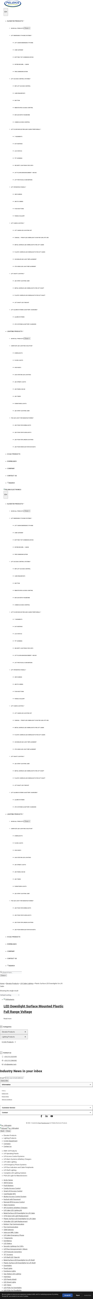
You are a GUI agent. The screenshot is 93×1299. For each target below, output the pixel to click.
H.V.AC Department (10, 1141)
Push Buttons (19, 208)
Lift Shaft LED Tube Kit (22, 302)
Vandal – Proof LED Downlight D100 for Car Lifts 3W (31, 237)
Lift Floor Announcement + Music (26, 172)
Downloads (12, 461)
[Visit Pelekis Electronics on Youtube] (51, 1116)
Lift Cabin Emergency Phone (24, 42)
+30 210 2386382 (10, 1060)
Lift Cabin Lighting (17, 223)
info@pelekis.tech (10, 1064)
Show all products (17, 28)
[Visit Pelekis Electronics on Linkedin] (46, 1116)
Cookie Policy (87, 1295)
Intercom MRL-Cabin (11, 1232)
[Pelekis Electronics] (13, 7)
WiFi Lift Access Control (23, 86)
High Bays (18, 367)
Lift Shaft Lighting (17, 273)
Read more (7, 1019)
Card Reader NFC (20, 93)
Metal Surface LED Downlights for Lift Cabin (29, 244)
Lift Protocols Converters (23, 180)
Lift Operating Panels (18, 187)
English (8, 1125)
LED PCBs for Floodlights (23, 432)
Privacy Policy (5, 1096)
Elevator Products (15, 21)
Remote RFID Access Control (24, 107)
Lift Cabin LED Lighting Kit (23, 230)
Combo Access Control (22, 122)
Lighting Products (14, 331)
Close (27, 28)
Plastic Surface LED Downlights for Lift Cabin (30, 252)
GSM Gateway (19, 50)
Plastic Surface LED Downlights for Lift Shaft (30, 295)
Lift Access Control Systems (20, 78)
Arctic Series (19, 201)
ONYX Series (18, 194)
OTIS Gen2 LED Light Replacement (25, 266)
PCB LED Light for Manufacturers (22, 418)
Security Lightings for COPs (24, 165)
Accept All (67, 1295)
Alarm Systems (20, 317)
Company (11, 468)
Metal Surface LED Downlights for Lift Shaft (29, 288)
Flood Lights (19, 360)
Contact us (12, 476)
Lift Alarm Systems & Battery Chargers (24, 309)
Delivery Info (5, 1093)
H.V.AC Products (13, 454)
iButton (17, 100)
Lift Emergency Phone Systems (21, 35)
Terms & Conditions (7, 1099)
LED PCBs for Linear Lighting (24, 439)
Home (2, 983)
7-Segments (18, 136)
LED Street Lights (20, 382)
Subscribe (4, 1081)
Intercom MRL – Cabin (22, 64)
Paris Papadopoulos (44, 1123)
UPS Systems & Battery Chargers (25, 324)
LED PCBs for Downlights (23, 425)
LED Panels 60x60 (10, 1279)
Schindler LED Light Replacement (26, 259)
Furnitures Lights (20, 403)
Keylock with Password (22, 115)
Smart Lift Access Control (13, 1191)
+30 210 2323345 (10, 1057)
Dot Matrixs (18, 143)
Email (2, 1078)
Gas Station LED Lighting (23, 374)
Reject (78, 1295)
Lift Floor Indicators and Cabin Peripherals (25, 129)
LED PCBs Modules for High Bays (25, 447)
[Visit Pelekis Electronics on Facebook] (41, 1116)
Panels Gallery (20, 216)
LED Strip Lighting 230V (22, 281)
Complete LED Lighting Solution (21, 345)
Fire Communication (21, 71)
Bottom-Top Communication (24, 57)
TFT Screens (18, 158)
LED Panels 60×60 (20, 389)
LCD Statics (18, 151)
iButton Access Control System (15, 1197)
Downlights (19, 353)
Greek (5, 1128)
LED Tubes (18, 396)
